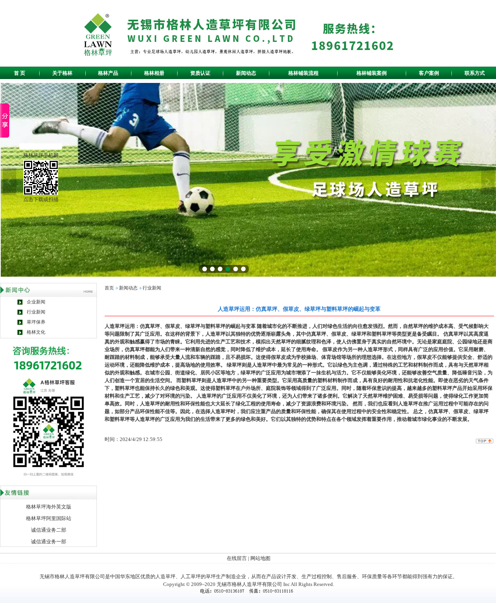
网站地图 (260, 558)
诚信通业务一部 (48, 541)
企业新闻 (36, 302)
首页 (109, 288)
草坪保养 (36, 322)
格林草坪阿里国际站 (48, 518)
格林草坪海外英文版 (48, 507)
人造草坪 (165, 576)
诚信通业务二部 (48, 530)
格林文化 (36, 332)
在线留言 (237, 558)
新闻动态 (128, 288)
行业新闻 (36, 312)
